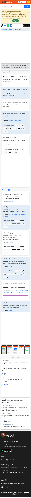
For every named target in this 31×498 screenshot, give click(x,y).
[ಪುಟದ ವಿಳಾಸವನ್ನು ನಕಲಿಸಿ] (2, 25)
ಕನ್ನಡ (9, 128)
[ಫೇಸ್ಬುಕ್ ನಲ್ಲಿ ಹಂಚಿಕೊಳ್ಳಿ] (11, 25)
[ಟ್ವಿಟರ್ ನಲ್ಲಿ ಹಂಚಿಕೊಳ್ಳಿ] (5, 25)
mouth (11, 214)
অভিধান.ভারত (4, 472)
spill (10, 266)
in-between (5, 424)
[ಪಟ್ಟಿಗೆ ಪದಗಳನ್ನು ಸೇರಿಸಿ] (9, 72)
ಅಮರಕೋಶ (4, 29)
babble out (17, 290)
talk (3, 72)
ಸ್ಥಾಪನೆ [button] (15, 349)
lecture (11, 120)
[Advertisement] (15, 47)
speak (11, 201)
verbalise (23, 214)
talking (11, 84)
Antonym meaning (8, 297)
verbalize (5, 216)
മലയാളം (5, 131)
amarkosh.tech (13, 472)
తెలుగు (17, 125)
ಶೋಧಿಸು (27, 6)
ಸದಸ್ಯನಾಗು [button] (15, 20)
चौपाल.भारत (21, 472)
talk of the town (13, 145)
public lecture (17, 120)
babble (11, 290)
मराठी (14, 128)
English (11, 29)
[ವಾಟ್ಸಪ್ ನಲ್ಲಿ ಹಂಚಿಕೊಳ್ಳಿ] (8, 25)
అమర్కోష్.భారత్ (22, 467)
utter (19, 214)
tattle (8, 294)
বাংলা (18, 128)
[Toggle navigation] (2, 2)
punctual (4, 413)
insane (3, 399)
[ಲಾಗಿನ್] (28, 2)
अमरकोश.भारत (5, 467)
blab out (25, 290)
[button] (3, 349)
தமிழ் (23, 128)
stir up (3, 384)
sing (22, 292)
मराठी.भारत (14, 467)
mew (3, 367)
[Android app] (6, 450)
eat (2, 373)
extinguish (4, 420)
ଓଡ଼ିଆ (5, 128)
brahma (4, 360)
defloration (5, 378)
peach (18, 292)
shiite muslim (5, 405)
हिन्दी (22, 125)
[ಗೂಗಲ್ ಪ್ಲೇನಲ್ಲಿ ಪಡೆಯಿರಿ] (26, 25)
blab (21, 290)
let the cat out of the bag (9, 292)
